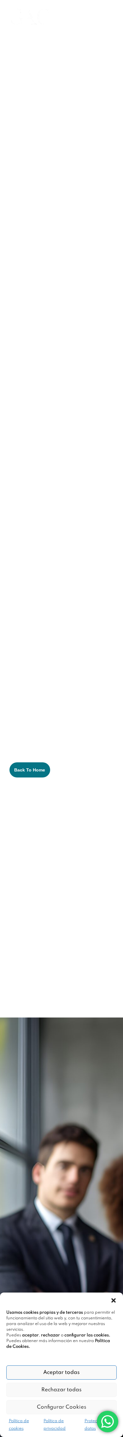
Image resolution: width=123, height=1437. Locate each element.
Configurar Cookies (61, 1407)
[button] (113, 1300)
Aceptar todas (61, 1372)
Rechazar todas (61, 1390)
